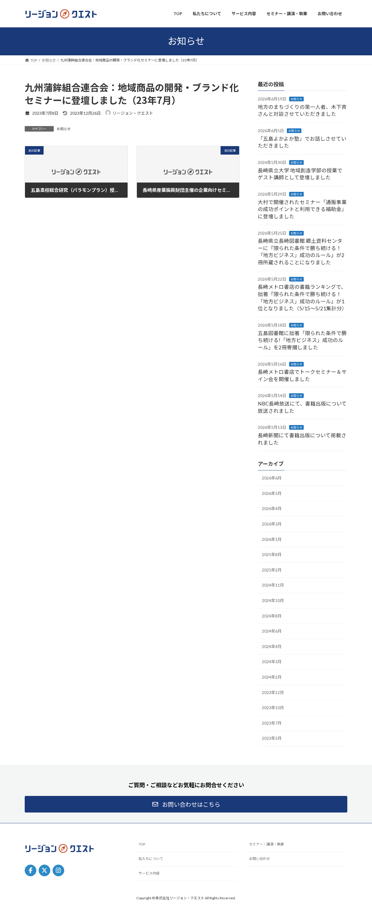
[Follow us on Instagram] (58, 870)
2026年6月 (272, 477)
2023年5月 (272, 738)
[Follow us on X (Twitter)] (44, 870)
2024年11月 (273, 585)
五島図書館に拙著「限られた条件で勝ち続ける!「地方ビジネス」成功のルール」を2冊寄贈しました (302, 340)
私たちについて (151, 858)
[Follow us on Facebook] (30, 870)
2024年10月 (273, 600)
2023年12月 (273, 692)
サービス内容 (149, 873)
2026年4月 (272, 508)
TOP (142, 844)
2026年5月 (272, 493)
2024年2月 (272, 677)
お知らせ (64, 129)
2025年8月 (272, 554)
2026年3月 (272, 523)
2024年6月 (272, 631)
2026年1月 (272, 539)
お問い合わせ (259, 858)
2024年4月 (272, 646)
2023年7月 (272, 722)
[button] (186, 804)
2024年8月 (272, 615)
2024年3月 (272, 661)
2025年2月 (272, 569)
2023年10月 (273, 707)
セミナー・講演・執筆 (266, 844)
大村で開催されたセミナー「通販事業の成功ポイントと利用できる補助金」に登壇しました (302, 209)
